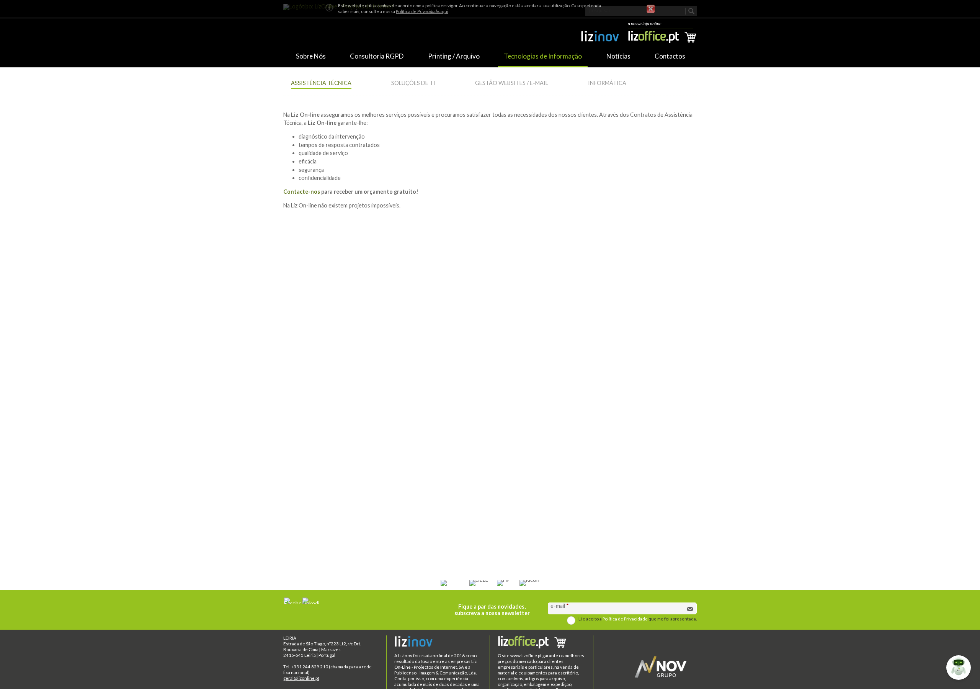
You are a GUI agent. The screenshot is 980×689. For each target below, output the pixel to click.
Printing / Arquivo (454, 56)
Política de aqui (422, 11)
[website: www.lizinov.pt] (600, 38)
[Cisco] (451, 583)
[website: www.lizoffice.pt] (541, 643)
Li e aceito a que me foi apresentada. (637, 618)
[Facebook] (292, 601)
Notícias (618, 56)
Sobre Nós (311, 56)
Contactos (670, 56)
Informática (607, 83)
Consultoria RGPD (376, 56)
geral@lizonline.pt (301, 678)
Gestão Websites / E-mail (511, 83)
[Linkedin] (310, 601)
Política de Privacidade (625, 618)
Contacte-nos (301, 191)
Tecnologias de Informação (543, 56)
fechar (650, 8)
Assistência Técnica (321, 83)
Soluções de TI (413, 83)
